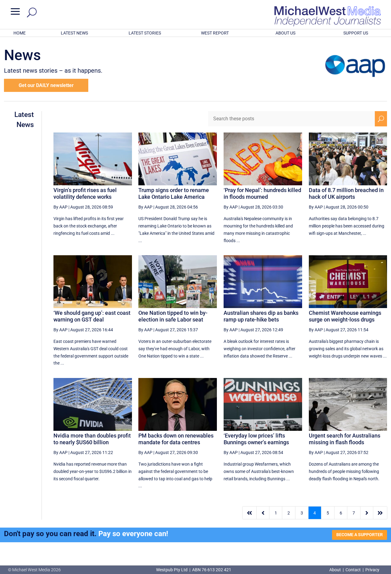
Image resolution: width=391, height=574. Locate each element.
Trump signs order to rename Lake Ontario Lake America (173, 193)
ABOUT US (285, 33)
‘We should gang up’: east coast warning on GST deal (91, 316)
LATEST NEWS (74, 33)
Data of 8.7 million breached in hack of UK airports (346, 193)
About (335, 569)
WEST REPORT (215, 33)
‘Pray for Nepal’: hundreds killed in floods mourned (262, 193)
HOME (19, 33)
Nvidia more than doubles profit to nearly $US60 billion (92, 438)
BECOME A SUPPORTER (359, 534)
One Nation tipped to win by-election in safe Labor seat (172, 316)
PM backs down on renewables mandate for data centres (176, 438)
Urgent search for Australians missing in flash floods (344, 438)
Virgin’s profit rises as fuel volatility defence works (85, 193)
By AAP (60, 207)
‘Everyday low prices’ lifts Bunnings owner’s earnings (256, 438)
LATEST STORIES (145, 33)
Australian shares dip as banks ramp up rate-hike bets (261, 316)
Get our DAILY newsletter (46, 85)
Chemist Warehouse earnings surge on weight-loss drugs (345, 316)
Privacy (372, 569)
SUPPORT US (355, 33)
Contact (353, 569)
